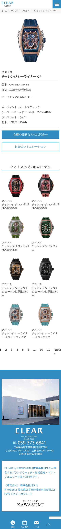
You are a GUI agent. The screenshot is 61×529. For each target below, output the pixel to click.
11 (48, 349)
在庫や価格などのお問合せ (30, 134)
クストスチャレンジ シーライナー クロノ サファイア (15, 333)
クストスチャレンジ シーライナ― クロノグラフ (45, 333)
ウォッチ (14, 11)
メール (36, 527)
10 (41, 349)
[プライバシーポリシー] (18, 493)
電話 (13, 527)
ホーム (4, 11)
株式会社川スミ (42, 468)
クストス (25, 11)
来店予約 (24, 527)
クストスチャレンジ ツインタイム (45, 246)
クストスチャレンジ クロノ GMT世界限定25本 (15, 204)
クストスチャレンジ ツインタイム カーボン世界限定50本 (15, 290)
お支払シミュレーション (30, 146)
